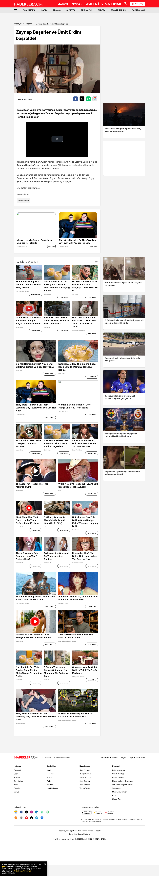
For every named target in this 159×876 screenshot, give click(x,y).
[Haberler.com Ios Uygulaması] (86, 812)
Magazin (29, 24)
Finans (49, 777)
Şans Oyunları (85, 781)
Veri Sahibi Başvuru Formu (122, 785)
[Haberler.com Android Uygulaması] (98, 812)
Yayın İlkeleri (140, 758)
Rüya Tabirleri (85, 785)
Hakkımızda (105, 758)
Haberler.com (85, 766)
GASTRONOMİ (138, 10)
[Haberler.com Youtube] (26, 818)
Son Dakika (18, 781)
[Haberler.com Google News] (16, 812)
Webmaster (116, 788)
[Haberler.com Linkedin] (37, 812)
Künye (131, 758)
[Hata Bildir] (74, 839)
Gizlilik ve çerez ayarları (61, 839)
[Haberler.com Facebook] (21, 812)
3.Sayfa (17, 788)
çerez (4, 867)
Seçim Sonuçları (86, 777)
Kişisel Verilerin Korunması (122, 781)
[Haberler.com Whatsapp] (42, 812)
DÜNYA (101, 10)
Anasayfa (18, 24)
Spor (16, 774)
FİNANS (56, 10)
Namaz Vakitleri (85, 774)
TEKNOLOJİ (86, 10)
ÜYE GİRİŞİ (139, 4)
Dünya (16, 792)
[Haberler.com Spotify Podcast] (47, 812)
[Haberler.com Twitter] (26, 812)
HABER (117, 3)
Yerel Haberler (52, 788)
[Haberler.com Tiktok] (32, 818)
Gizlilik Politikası (118, 774)
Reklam (115, 758)
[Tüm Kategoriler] (15, 10)
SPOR (89, 3)
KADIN (44, 10)
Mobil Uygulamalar (119, 792)
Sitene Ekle (116, 799)
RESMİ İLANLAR (118, 10)
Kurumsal (116, 766)
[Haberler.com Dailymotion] (42, 818)
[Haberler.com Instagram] (32, 812)
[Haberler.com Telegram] (37, 818)
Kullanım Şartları (118, 770)
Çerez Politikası (118, 777)
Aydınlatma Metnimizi (22, 871)
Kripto (16, 785)
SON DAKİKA (29, 10)
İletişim (123, 758)
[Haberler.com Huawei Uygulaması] (110, 812)
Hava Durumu (85, 770)
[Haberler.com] (26, 757)
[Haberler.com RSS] (16, 818)
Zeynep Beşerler (23, 200)
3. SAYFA (70, 10)
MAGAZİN (77, 3)
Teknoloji (50, 774)
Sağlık (49, 770)
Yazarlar (50, 785)
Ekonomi (17, 770)
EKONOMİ (63, 3)
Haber (71, 834)
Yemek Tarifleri (85, 788)
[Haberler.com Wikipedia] (21, 818)
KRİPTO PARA (102, 3)
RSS (114, 795)
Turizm (49, 781)
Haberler (17, 766)
